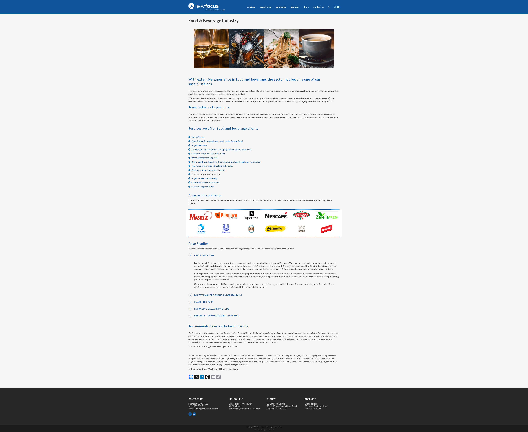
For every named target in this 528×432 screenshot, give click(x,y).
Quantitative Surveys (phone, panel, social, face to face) (217, 141)
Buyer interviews (199, 145)
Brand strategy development (204, 157)
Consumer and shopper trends (205, 182)
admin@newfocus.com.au (206, 408)
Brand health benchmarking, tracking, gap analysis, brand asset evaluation (225, 161)
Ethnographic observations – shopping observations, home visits (221, 149)
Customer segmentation (202, 186)
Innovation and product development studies (212, 166)
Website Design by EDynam (264, 430)
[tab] (264, 255)
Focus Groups (197, 137)
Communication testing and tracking (208, 170)
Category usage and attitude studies (208, 153)
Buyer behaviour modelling (204, 178)
